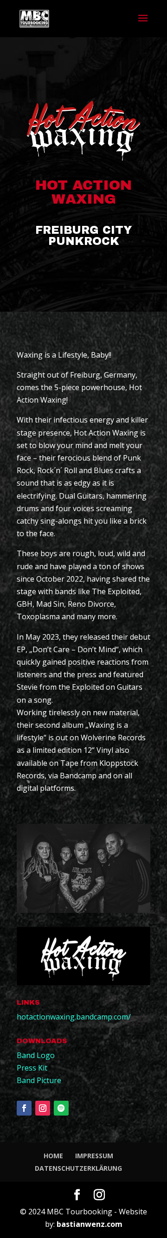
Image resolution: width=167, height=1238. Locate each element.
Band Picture (39, 1080)
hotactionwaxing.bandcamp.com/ (74, 1017)
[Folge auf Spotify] (61, 1108)
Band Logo (36, 1055)
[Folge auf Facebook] (24, 1108)
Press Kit (32, 1068)
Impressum (94, 1155)
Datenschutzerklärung (78, 1168)
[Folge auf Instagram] (42, 1108)
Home (53, 1155)
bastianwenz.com (89, 1224)
